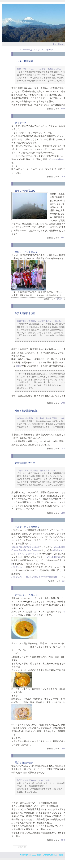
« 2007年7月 (26, 49)
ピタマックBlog (56, 159)
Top (54, 44)
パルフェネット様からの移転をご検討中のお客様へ (35, 577)
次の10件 (22, 847)
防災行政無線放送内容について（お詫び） (35, 780)
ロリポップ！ (58, 550)
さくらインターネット (28, 554)
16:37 (59, 299)
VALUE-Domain (54, 557)
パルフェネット (18, 567)
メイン (37, 49)
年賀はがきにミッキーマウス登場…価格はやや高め (39, 69)
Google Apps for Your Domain (25, 547)
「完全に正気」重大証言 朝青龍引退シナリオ (37, 470)
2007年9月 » (48, 49)
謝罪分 (19, 366)
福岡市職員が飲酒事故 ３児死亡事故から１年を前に (40, 321)
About (60, 44)
